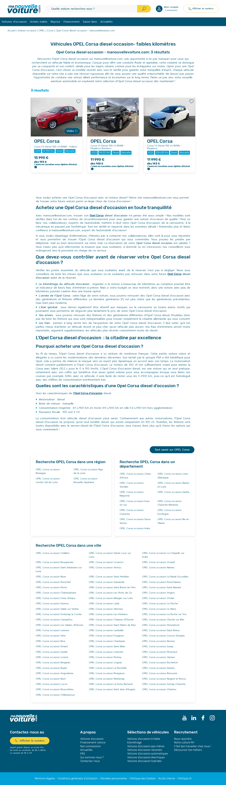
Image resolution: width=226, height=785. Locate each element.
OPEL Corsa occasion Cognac (105, 662)
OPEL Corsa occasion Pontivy (105, 657)
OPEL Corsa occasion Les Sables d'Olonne (59, 625)
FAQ (82, 753)
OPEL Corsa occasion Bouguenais (54, 562)
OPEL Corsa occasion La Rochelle (108, 668)
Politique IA (184, 778)
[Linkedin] (194, 718)
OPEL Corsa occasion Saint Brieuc (161, 630)
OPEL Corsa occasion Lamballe (106, 630)
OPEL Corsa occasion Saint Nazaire (161, 587)
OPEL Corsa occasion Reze (51, 576)
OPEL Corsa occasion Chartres (159, 689)
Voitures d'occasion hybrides (144, 761)
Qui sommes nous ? (92, 757)
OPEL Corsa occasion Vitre (51, 635)
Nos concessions (90, 746)
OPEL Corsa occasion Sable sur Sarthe (57, 609)
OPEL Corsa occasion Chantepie (107, 641)
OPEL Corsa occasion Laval (104, 603)
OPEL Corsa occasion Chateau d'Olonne (111, 619)
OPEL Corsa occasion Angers (158, 592)
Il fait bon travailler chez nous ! (192, 746)
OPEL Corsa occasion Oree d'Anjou (55, 598)
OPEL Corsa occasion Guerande (106, 582)
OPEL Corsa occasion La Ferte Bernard (111, 684)
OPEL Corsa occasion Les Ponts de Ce (110, 592)
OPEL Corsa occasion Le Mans (159, 609)
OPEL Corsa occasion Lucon (51, 684)
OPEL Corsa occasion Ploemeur (159, 652)
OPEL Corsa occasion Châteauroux (55, 695)
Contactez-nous (90, 761)
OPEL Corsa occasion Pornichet (53, 582)
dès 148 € (111, 164)
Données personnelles (113, 778)
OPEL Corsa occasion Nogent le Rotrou (164, 679)
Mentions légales (45, 778)
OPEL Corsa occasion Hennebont (160, 625)
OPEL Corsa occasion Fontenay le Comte (59, 614)
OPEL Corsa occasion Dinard (52, 646)
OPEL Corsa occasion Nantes (158, 567)
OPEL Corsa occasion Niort (51, 679)
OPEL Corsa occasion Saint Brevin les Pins (112, 587)
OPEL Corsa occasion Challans (53, 553)
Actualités (106, 22)
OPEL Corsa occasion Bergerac (53, 662)
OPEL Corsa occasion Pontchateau (161, 582)
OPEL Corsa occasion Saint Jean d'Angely (112, 689)
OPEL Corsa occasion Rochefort (160, 662)
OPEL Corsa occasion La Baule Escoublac (165, 576)
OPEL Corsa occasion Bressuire (159, 673)
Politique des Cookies (143, 778)
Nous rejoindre (183, 738)
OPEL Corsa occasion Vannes (158, 657)
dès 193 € (55, 163)
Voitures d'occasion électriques (146, 757)
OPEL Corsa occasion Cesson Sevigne (163, 635)
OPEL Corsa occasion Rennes (158, 641)
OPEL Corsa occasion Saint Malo (107, 646)
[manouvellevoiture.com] (24, 8)
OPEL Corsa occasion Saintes (158, 668)
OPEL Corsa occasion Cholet (158, 598)
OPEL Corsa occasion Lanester (106, 652)
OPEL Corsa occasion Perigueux (107, 673)
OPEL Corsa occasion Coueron (106, 562)
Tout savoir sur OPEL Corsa (172, 450)
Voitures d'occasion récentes (144, 750)
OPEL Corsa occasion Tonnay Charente (164, 684)
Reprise (55, 22)
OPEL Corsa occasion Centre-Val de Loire (48, 480)
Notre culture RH (184, 742)
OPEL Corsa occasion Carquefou (54, 619)
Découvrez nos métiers (188, 750)
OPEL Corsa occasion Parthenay (106, 679)
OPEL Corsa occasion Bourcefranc (55, 689)
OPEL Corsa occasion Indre (135, 528)
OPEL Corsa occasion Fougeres (106, 635)
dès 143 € (168, 164)
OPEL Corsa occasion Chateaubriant (56, 592)
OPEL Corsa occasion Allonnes (106, 609)
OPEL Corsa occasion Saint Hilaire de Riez (112, 625)
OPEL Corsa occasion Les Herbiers (108, 614)
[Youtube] (184, 718)
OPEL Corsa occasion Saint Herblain (109, 576)
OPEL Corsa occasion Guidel (52, 652)
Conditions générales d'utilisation (78, 778)
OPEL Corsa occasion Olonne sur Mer (163, 619)
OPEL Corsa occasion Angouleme (54, 673)
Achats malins (38, 22)
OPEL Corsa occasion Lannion (52, 630)
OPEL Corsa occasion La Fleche (160, 603)
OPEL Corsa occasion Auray (157, 646)
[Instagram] (212, 718)
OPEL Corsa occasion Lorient (52, 657)
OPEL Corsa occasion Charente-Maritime (169, 503)
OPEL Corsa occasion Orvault (158, 562)
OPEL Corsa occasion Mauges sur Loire (111, 598)
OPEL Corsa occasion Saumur (52, 603)
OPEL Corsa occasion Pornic (51, 587)
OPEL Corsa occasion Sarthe (173, 492)
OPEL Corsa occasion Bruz (50, 641)
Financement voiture (92, 742)
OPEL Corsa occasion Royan (51, 668)
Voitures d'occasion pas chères (145, 746)
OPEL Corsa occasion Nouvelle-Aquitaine (85, 480)
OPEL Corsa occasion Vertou (105, 567)
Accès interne (166, 778)
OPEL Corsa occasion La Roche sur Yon (164, 614)
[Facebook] (203, 718)
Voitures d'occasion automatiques (147, 753)
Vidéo (70, 131)
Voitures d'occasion (92, 738)
